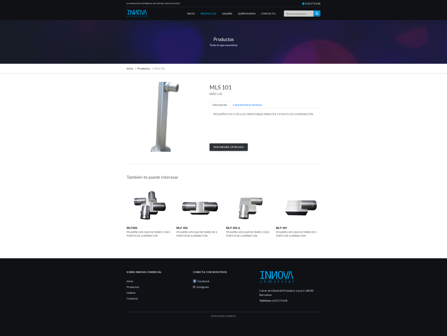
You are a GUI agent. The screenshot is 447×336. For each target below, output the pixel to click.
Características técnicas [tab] (247, 104)
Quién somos (246, 13)
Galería (227, 13)
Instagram (202, 286)
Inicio (191, 13)
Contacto (268, 13)
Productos (208, 13)
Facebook (203, 281)
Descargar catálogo (229, 147)
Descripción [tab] (219, 104)
